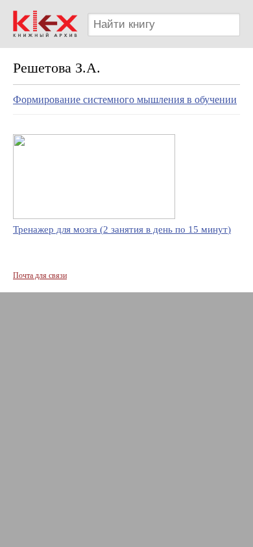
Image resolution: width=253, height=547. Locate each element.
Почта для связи (40, 275)
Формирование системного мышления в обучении (125, 99)
